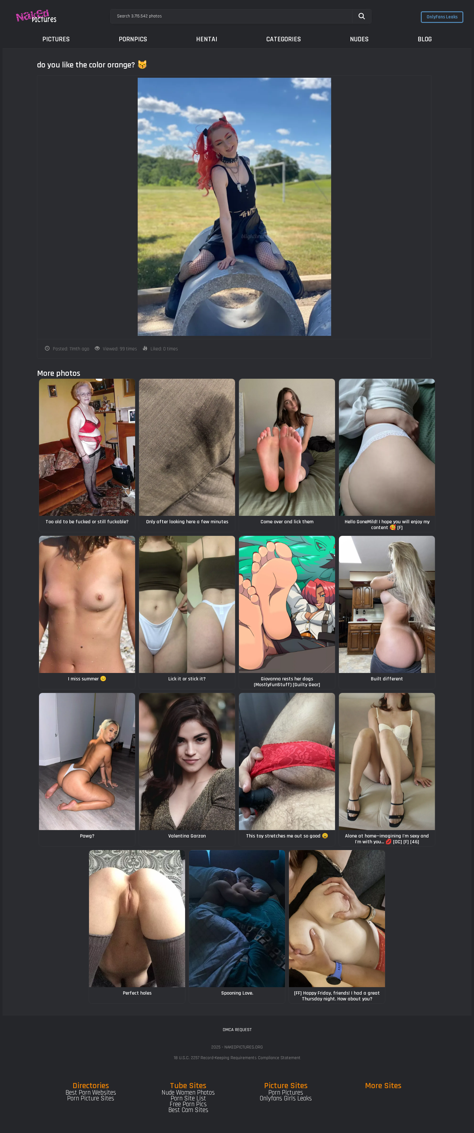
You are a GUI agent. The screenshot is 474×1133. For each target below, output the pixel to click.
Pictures (56, 39)
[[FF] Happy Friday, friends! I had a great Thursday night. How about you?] (337, 918)
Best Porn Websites (90, 1092)
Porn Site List (188, 1098)
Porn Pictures (285, 1092)
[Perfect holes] (137, 918)
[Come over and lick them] (287, 447)
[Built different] (387, 604)
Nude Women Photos (188, 1092)
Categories (283, 39)
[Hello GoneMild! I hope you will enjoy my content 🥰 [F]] (387, 447)
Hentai (206, 39)
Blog (425, 39)
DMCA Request (237, 1030)
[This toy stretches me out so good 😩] (287, 761)
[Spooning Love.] (237, 918)
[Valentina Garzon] (187, 761)
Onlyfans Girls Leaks (286, 1098)
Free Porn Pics (188, 1104)
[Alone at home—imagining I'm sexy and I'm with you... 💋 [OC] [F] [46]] (387, 761)
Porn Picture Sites (90, 1098)
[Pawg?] (87, 761)
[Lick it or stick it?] (187, 604)
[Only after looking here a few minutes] (187, 447)
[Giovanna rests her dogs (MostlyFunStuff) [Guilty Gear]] (287, 604)
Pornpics (133, 39)
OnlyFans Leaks (442, 17)
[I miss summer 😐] (87, 604)
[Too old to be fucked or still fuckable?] (87, 447)
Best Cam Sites (188, 1110)
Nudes (359, 39)
